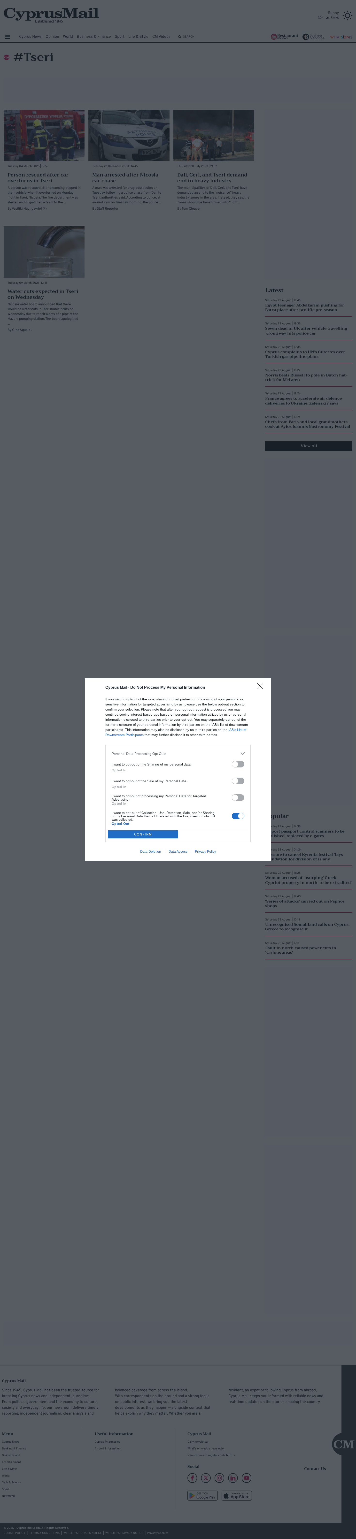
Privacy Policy (205, 851)
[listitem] (178, 753)
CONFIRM (143, 834)
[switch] (238, 764)
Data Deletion (150, 851)
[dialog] (178, 769)
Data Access (178, 851)
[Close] (261, 687)
